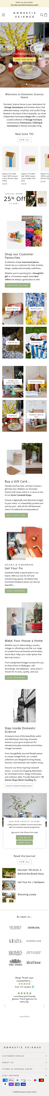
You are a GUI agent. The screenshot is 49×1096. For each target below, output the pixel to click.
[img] (25, 983)
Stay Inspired (10, 1075)
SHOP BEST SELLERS (17, 285)
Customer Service (13, 1056)
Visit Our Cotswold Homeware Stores (19, 786)
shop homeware (16, 678)
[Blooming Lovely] (9, 898)
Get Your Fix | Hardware (31, 882)
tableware (24, 668)
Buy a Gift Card (16, 515)
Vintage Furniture (29, 662)
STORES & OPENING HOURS (17, 1069)
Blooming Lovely (27, 894)
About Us (8, 1062)
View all (24, 140)
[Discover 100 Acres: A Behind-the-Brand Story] (9, 873)
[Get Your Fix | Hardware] (9, 885)
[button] (5, 1006)
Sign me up (24, 837)
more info (25, 843)
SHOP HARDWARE (16, 591)
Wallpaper (25, 665)
